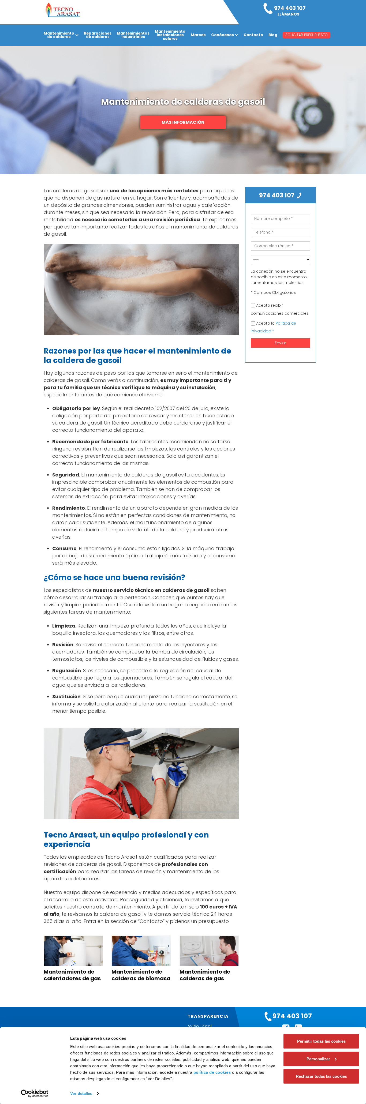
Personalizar (318, 1058)
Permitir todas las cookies (321, 1041)
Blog (272, 34)
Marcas (198, 34)
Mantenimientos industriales (133, 35)
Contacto (253, 34)
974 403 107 (277, 195)
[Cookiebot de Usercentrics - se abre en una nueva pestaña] (34, 1094)
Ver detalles (81, 1093)
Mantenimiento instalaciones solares (170, 35)
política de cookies (212, 1072)
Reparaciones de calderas (97, 35)
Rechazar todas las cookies (321, 1076)
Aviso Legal (200, 1026)
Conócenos (222, 34)
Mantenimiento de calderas (59, 35)
